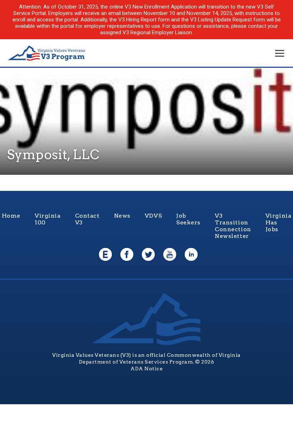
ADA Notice (146, 368)
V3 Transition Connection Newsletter (233, 225)
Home (11, 215)
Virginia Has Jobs (278, 222)
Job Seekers (188, 219)
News (122, 215)
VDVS (153, 215)
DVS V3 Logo (46, 53)
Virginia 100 (48, 219)
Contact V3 (87, 219)
